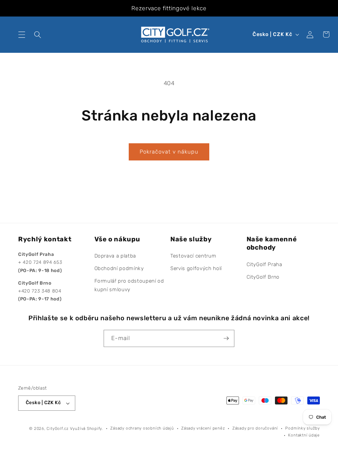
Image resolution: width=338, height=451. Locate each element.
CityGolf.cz (57, 428)
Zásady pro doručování (255, 428)
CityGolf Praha (264, 264)
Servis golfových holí (196, 268)
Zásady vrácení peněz (203, 428)
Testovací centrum (193, 256)
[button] (22, 34)
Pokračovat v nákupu (169, 152)
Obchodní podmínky (119, 268)
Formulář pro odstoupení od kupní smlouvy (129, 285)
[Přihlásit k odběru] (226, 338)
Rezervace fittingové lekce (168, 8)
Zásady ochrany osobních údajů (142, 428)
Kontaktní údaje (304, 435)
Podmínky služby (302, 428)
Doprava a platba (115, 256)
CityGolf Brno (263, 277)
